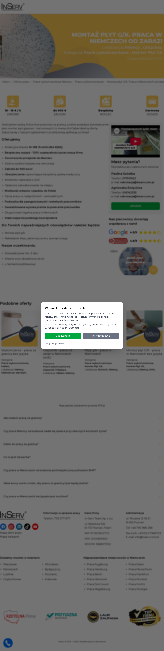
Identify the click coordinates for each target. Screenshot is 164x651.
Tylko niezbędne (101, 335)
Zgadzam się (63, 335)
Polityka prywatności (55, 343)
